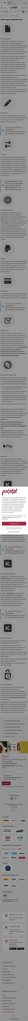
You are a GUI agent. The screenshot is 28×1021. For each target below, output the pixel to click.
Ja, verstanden (14, 523)
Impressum (17, 531)
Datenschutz (11, 531)
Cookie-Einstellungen (7, 517)
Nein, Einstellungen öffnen (14, 528)
